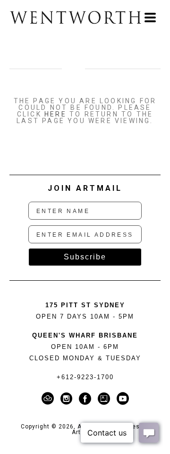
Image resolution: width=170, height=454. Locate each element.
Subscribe (85, 257)
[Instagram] (68, 398)
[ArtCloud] (49, 398)
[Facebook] (86, 398)
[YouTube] (123, 398)
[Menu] (150, 17)
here (55, 114)
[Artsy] (105, 398)
